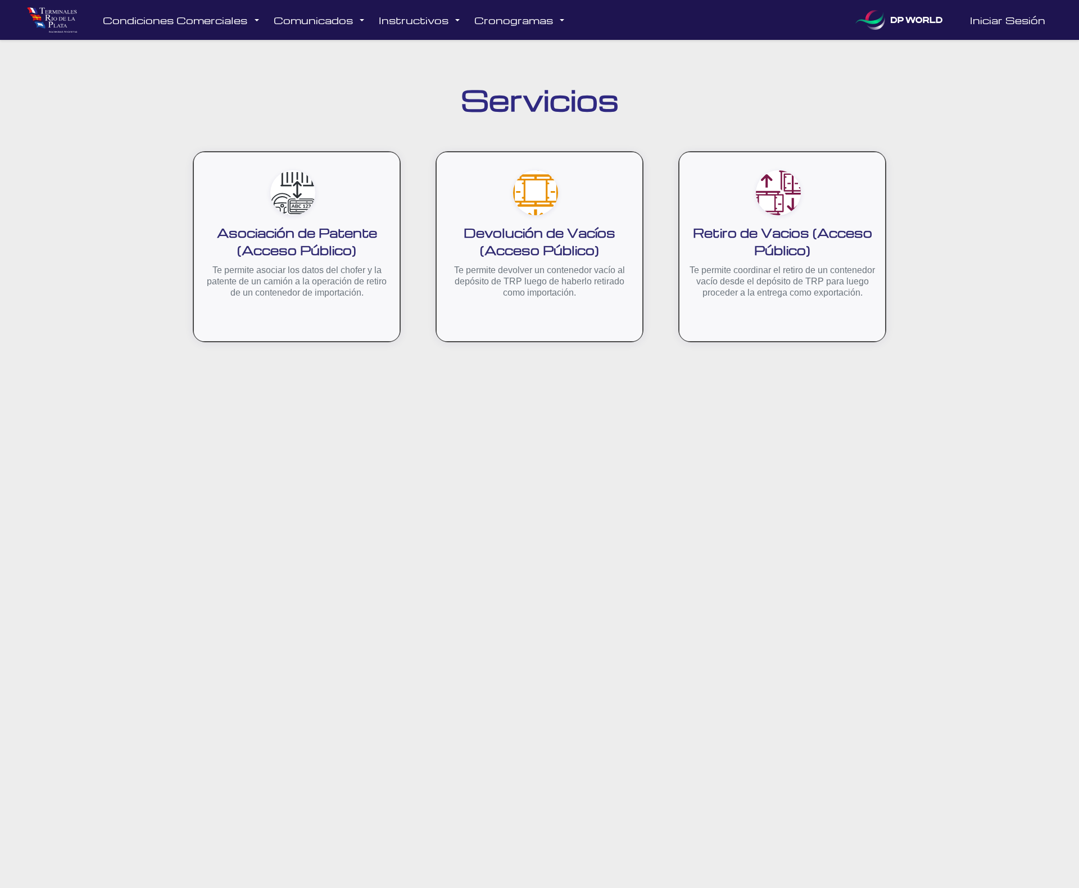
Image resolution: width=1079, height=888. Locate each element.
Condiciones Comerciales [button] (175, 19)
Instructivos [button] (413, 19)
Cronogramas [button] (513, 19)
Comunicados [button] (313, 19)
